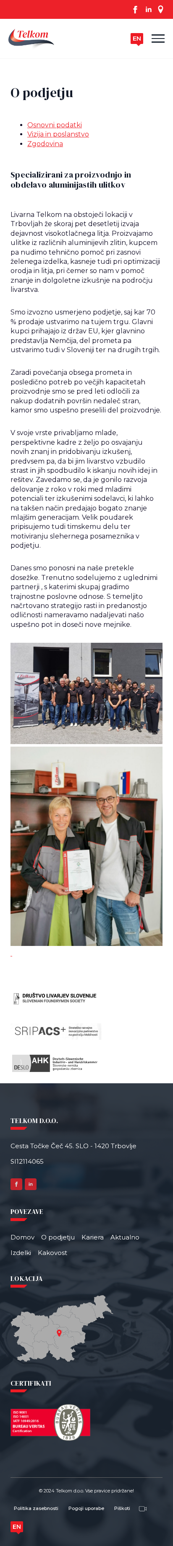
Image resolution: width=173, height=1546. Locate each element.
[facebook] (135, 9)
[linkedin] (148, 9)
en (137, 38)
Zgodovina (45, 144)
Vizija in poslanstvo (58, 134)
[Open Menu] (158, 38)
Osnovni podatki (54, 125)
